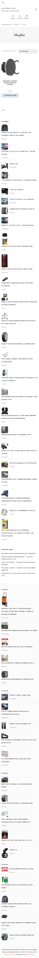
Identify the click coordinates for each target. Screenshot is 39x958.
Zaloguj (20, 18)
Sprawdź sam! (11, 95)
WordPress (30, 954)
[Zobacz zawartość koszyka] (26, 16)
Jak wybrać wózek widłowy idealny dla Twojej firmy (18, 553)
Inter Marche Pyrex (9, 8)
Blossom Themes (10, 954)
